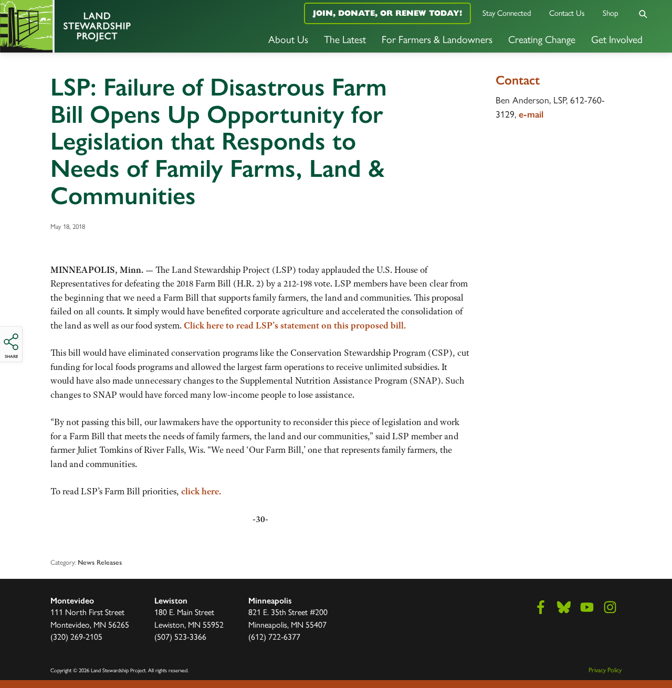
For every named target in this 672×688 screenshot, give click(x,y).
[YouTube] (586, 607)
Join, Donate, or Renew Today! (387, 13)
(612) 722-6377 (274, 637)
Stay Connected (506, 13)
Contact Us (567, 13)
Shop (610, 13)
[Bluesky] (563, 607)
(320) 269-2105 (76, 637)
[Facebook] (540, 607)
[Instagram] (610, 607)
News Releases (100, 562)
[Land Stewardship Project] (112, 26)
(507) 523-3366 (180, 637)
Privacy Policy (605, 670)
